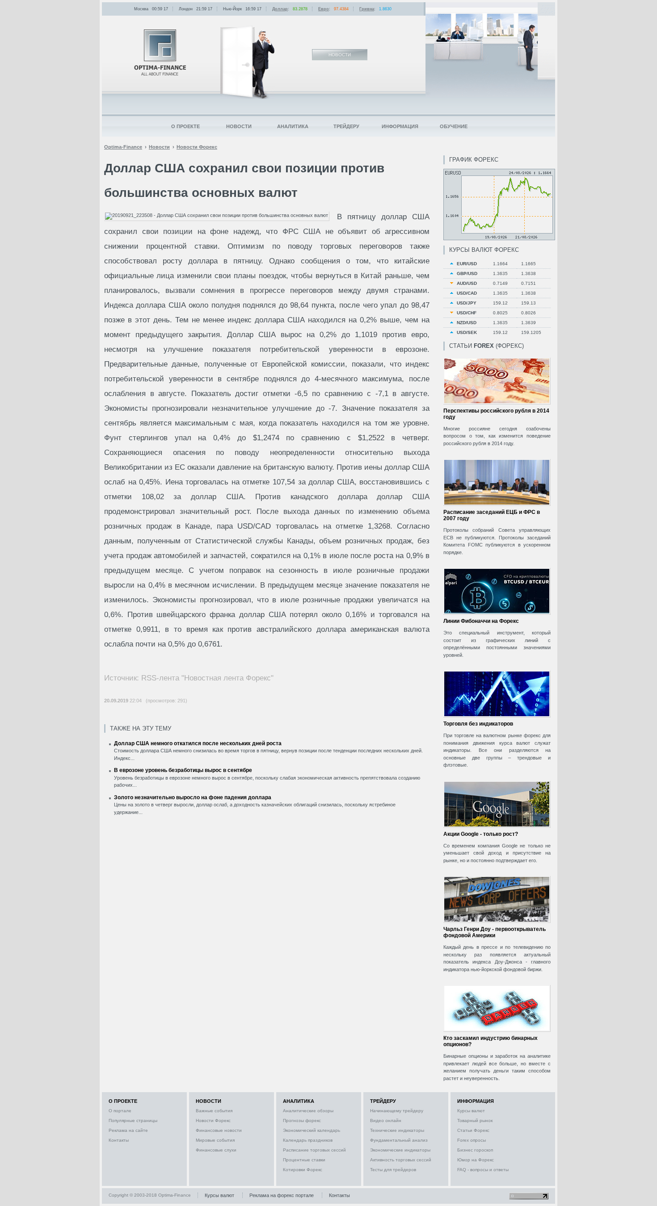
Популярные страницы (133, 1120)
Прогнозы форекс (302, 1120)
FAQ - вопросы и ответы (483, 1169)
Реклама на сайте (128, 1130)
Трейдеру (346, 126)
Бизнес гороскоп (475, 1150)
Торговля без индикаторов (478, 724)
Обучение (453, 126)
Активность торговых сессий (400, 1159)
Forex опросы (471, 1140)
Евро (323, 9)
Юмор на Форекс (475, 1159)
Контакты (119, 1140)
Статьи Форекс (473, 1130)
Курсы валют (471, 1110)
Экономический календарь (311, 1130)
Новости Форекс (213, 1120)
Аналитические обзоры (308, 1110)
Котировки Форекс (302, 1169)
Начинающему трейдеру (396, 1110)
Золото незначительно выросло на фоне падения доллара (192, 797)
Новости (239, 126)
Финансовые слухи (216, 1150)
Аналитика (292, 126)
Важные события (214, 1110)
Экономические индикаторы (400, 1150)
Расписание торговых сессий (314, 1150)
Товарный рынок (475, 1120)
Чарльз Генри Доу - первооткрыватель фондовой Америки (494, 932)
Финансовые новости (219, 1130)
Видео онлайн (385, 1120)
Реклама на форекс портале (281, 1195)
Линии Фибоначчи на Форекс (481, 621)
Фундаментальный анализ (399, 1140)
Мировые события (215, 1140)
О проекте (185, 126)
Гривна (366, 9)
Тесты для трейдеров (393, 1169)
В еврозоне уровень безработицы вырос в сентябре (183, 770)
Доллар (280, 9)
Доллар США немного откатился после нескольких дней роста (198, 743)
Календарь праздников (308, 1140)
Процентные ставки (304, 1159)
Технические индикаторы (397, 1130)
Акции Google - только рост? (480, 834)
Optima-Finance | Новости (160, 52)
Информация (400, 126)
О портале (120, 1110)
